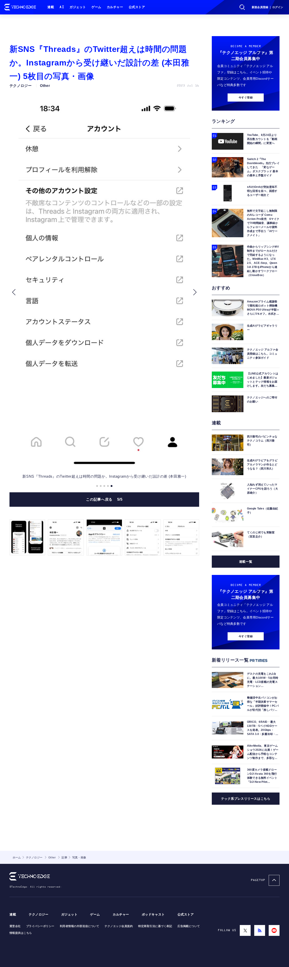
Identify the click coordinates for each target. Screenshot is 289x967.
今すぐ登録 (246, 97)
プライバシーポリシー (40, 926)
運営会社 (15, 926)
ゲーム (96, 7)
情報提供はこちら (20, 932)
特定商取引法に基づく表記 (155, 926)
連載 (50, 7)
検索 (242, 7)
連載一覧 (245, 561)
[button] (14, 292)
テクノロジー (38, 914)
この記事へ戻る (104, 499)
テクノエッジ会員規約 (119, 926)
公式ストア (137, 7)
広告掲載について (188, 926)
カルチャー (115, 7)
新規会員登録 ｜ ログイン (267, 7)
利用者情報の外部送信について (79, 926)
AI (61, 7)
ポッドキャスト (153, 914)
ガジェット (78, 7)
